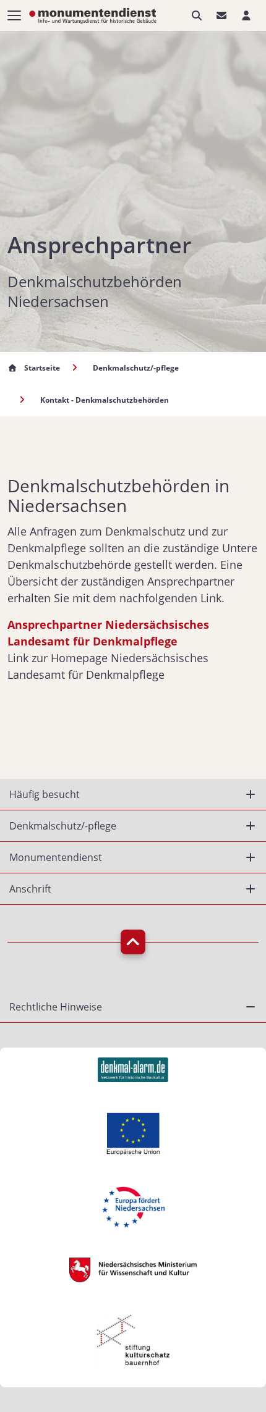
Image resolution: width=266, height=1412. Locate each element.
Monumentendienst (55, 857)
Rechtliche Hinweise (55, 1007)
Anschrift (30, 889)
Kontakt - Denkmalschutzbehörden (104, 400)
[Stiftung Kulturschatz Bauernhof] (133, 1338)
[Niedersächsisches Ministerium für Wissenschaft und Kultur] (133, 1268)
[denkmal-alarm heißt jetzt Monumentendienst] (133, 1068)
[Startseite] (93, 14)
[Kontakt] (221, 15)
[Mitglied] (246, 15)
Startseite (42, 368)
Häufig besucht (44, 794)
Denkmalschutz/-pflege (136, 368)
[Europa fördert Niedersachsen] (133, 1205)
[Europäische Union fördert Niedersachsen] (133, 1132)
